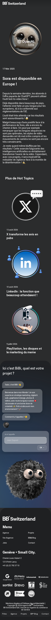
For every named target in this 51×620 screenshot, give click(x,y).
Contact (45, 614)
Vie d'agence (8, 538)
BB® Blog (34, 614)
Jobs (5, 543)
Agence (14, 614)
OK (42, 447)
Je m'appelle (9, 434)
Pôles (4, 614)
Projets (24, 614)
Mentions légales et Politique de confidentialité (25, 603)
